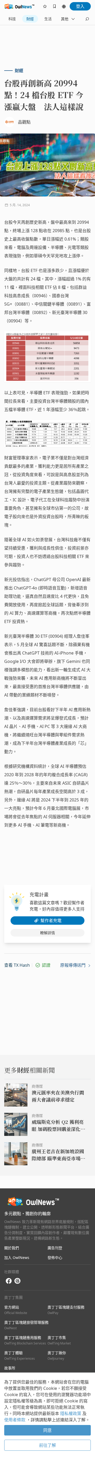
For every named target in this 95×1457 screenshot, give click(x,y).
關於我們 (11, 1247)
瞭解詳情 (47, 932)
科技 (12, 18)
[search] (87, 19)
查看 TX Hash (17, 965)
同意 (47, 1430)
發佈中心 (55, 1257)
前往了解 (47, 1445)
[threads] (17, 1281)
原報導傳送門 (73, 965)
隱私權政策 (71, 1413)
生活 (48, 18)
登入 (80, 6)
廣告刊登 (55, 1247)
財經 (30, 18)
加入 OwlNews (16, 1257)
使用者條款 (15, 1420)
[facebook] (8, 1281)
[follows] (45, 6)
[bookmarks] (54, 6)
